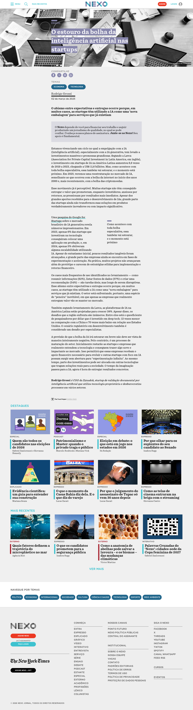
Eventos (159, 677)
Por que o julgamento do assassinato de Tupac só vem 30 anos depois (119, 494)
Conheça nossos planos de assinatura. (87, 133)
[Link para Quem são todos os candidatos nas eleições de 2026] (30, 422)
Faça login (23, 644)
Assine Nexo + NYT (23, 670)
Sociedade (68, 597)
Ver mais (96, 569)
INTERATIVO (81, 647)
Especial (14, 437)
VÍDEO (77, 643)
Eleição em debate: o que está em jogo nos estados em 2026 (116, 444)
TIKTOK (158, 647)
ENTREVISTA (81, 650)
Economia (59, 87)
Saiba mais (72, 399)
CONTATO (113, 662)
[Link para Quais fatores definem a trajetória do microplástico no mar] (30, 526)
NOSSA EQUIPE (116, 655)
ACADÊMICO (81, 683)
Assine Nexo (23, 636)
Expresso (146, 437)
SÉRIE (77, 658)
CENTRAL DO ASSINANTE (122, 636)
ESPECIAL (79, 676)
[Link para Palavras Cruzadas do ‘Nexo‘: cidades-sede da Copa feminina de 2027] (162, 526)
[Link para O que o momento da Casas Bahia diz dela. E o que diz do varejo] (74, 472)
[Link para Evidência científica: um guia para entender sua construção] (30, 472)
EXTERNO (79, 679)
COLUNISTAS (81, 694)
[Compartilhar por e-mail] (65, 75)
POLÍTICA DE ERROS (119, 670)
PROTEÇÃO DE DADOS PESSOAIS (127, 680)
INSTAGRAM (161, 643)
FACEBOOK (160, 629)
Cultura (82, 597)
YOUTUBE (159, 640)
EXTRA (78, 629)
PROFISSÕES (81, 687)
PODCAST (79, 669)
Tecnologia (77, 87)
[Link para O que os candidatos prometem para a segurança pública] (74, 526)
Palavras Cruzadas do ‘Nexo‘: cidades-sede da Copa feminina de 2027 (163, 549)
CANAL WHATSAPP (165, 654)
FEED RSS (159, 658)
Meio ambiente (152, 597)
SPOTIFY (159, 650)
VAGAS (112, 659)
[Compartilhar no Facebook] (53, 75)
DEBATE (78, 665)
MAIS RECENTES (39, 4)
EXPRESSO (80, 632)
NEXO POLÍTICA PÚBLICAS (123, 632)
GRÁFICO (79, 640)
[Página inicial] (96, 4)
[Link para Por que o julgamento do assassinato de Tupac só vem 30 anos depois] (118, 472)
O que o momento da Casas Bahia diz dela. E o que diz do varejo (75, 494)
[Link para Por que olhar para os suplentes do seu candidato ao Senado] (161, 422)
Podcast (58, 437)
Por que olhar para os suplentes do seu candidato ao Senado (160, 444)
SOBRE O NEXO (116, 651)
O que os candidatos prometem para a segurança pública (72, 549)
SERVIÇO (79, 654)
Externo (14, 541)
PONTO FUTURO (117, 629)
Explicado (16, 487)
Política (16, 597)
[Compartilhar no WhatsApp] (71, 75)
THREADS (159, 636)
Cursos (158, 667)
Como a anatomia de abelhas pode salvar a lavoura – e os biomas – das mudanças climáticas (119, 552)
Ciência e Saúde (100, 597)
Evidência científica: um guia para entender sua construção (30, 494)
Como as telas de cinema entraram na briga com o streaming (161, 494)
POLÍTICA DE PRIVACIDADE (124, 677)
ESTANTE (79, 672)
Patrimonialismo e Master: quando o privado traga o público (74, 444)
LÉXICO (78, 690)
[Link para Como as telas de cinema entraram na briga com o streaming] (161, 472)
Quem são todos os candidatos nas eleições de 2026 (31, 444)
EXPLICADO (80, 636)
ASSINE (162, 4)
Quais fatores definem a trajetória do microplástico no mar (31, 549)
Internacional (49, 597)
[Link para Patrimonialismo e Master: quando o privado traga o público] (74, 422)
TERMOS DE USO (117, 673)
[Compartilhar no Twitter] (59, 75)
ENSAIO (78, 661)
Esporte (135, 597)
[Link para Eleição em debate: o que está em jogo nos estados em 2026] (118, 422)
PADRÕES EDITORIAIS (120, 666)
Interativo (148, 541)
